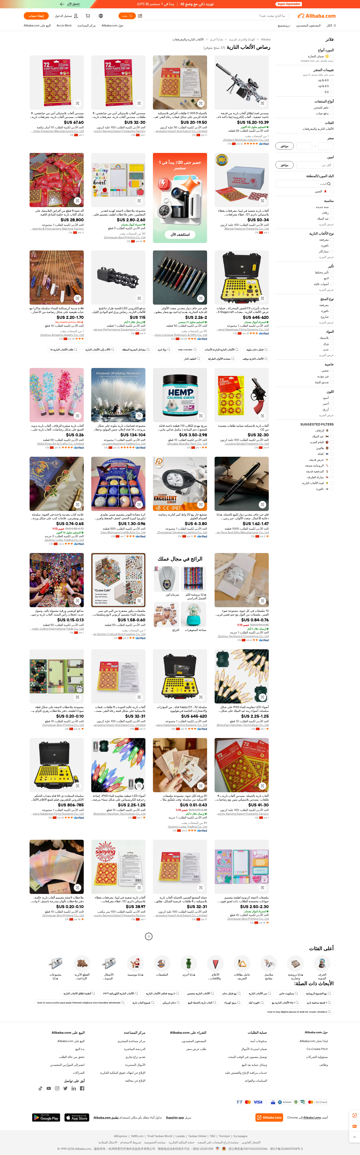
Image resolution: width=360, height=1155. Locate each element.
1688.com (137, 1136)
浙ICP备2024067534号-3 (286, 1148)
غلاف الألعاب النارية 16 (61, 349)
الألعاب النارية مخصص (198, 993)
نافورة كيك (254, 1002)
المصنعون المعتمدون (194, 1041)
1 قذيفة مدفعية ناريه (317, 1002)
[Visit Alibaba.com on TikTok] (40, 1088)
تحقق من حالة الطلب (72, 1057)
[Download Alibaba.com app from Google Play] (46, 1117)
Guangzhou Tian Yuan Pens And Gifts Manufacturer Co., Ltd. (242, 532)
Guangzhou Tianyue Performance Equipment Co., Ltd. (118, 329)
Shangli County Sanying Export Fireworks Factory (118, 131)
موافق (285, 146)
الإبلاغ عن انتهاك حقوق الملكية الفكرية (122, 1072)
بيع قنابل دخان (229, 993)
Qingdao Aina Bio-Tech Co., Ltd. (187, 443)
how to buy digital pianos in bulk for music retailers (297, 1011)
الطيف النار (190, 358)
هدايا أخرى (216, 39)
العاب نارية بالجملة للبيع (200, 1002)
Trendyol (224, 1136)
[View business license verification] (218, 1149)
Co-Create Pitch (317, 1049)
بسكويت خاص (286, 993)
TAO (212, 1136)
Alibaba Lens (312, 1117)
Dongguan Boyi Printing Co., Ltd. (124, 237)
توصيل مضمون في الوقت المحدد (247, 1057)
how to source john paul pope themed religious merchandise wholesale (78, 1002)
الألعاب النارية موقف (253, 358)
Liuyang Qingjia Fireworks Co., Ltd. (247, 443)
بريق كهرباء (230, 1002)
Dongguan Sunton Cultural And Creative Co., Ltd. (118, 634)
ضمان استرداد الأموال (254, 1049)
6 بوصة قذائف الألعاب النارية (160, 993)
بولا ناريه (162, 349)
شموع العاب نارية (141, 1002)
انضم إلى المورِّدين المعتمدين (67, 1064)
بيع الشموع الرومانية (316, 993)
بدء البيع (80, 1049)
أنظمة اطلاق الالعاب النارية (77, 993)
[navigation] (304, 488)
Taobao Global (197, 1136)
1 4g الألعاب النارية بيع (283, 1002)
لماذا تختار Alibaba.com (314, 1041)
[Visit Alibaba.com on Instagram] (57, 1088)
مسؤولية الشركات (317, 1057)
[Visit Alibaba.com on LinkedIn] (73, 1088)
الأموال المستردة (135, 1064)
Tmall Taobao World (159, 1136)
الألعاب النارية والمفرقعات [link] (188, 39)
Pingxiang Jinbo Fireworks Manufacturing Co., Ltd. (57, 131)
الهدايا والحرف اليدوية (242, 39)
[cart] (87, 16)
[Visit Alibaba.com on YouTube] (48, 1088)
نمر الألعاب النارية (258, 993)
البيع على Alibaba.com (71, 1041)
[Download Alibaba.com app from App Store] (76, 1117)
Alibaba (265, 39)
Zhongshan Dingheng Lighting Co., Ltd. (182, 532)
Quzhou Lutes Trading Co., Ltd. (64, 540)
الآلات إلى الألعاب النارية (97, 349)
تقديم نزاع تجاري (135, 1057)
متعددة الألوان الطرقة (219, 358)
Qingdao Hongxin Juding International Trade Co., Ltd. (57, 628)
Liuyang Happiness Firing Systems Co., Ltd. (242, 329)
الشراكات (79, 1072)
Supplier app (175, 1117)
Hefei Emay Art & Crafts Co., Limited (60, 443)
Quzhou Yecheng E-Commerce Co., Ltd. (243, 636)
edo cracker (185, 349)
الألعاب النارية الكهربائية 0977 (118, 993)
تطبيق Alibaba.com (106, 1117)
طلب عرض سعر (196, 1049)
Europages (241, 1136)
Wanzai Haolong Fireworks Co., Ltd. (246, 228)
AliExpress (120, 1136)
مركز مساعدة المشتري (131, 1041)
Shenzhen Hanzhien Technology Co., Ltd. (242, 725)
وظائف (323, 1064)
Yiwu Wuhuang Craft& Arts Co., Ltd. (122, 532)
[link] (354, 1115)
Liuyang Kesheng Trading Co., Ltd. (123, 443)
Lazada (180, 1136)
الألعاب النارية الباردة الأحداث (219, 349)
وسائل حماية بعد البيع (254, 1064)
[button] (140, 15)
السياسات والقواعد (256, 1080)
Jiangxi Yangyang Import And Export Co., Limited (180, 131)
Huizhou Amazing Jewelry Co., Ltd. (62, 335)
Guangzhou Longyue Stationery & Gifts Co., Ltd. (180, 335)
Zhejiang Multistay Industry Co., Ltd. (246, 139)
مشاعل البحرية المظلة (134, 349)
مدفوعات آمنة (258, 1041)
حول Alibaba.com (316, 1032)
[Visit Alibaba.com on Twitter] (65, 1088)
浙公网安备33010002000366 (248, 1148)
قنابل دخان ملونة (255, 349)
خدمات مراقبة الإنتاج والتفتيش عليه (246, 1072)
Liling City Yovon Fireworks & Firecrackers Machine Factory (57, 228)
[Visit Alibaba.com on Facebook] (82, 1088)
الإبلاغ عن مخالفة (135, 1080)
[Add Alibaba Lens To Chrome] (269, 1117)
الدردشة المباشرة (134, 1049)
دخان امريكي (169, 1002)
